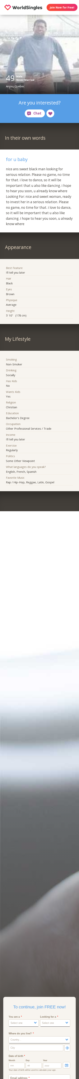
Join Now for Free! (62, 7)
